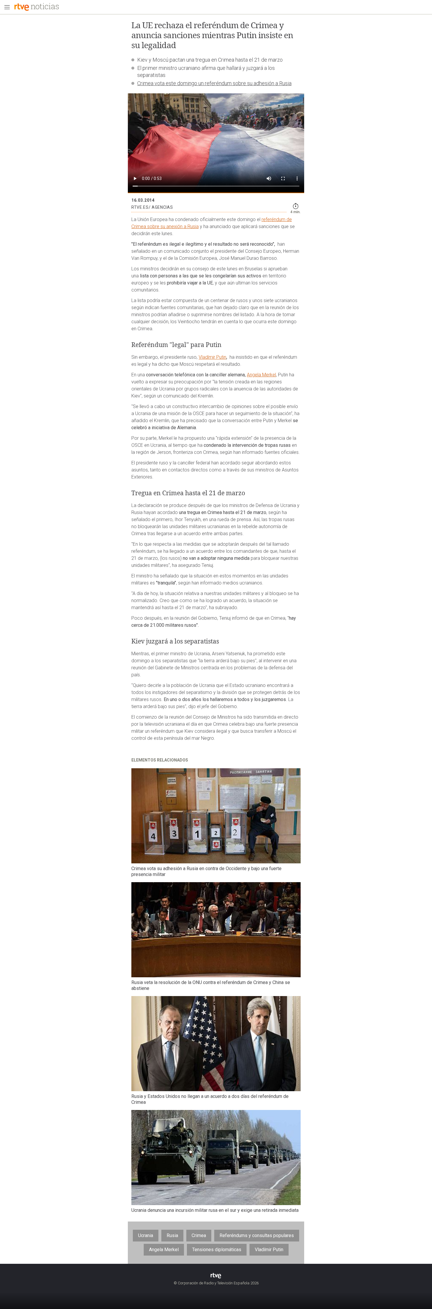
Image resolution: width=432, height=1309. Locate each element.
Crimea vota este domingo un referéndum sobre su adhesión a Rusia (214, 83)
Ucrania (145, 1235)
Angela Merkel (261, 375)
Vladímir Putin (212, 357)
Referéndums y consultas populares (257, 1235)
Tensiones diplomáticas (216, 1249)
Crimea (199, 1235)
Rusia (172, 1235)
